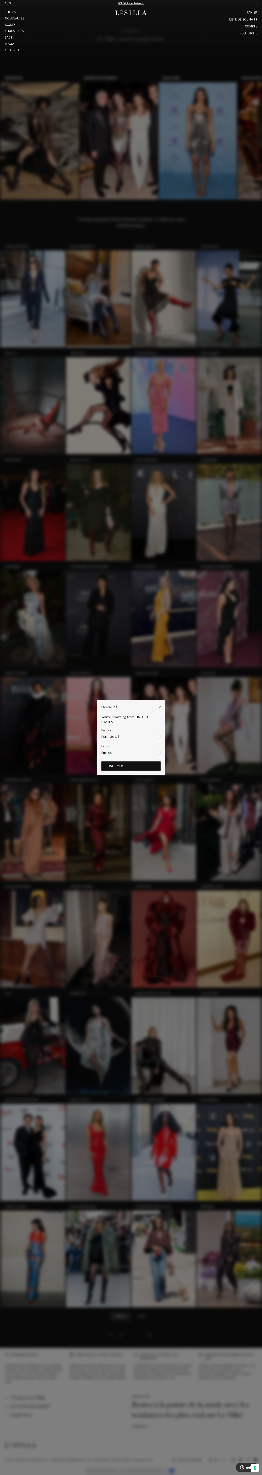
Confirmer (114, 766)
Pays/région (108, 730)
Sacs (8, 37)
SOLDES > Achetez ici (131, 3)
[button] (14, 12)
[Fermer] (158, 707)
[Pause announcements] (255, 3)
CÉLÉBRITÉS (13, 50)
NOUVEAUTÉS (14, 18)
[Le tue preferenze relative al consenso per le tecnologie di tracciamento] (255, 1468)
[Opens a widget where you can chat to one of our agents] (246, 1468)
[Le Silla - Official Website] (131, 12)
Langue (105, 746)
